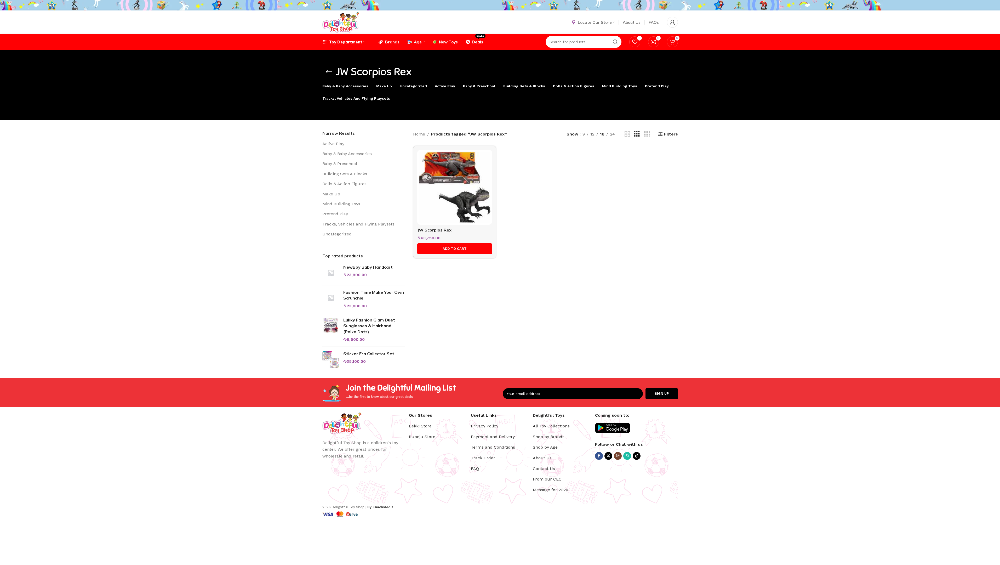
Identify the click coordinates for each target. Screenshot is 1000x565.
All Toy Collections (551, 425)
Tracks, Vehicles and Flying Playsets (358, 224)
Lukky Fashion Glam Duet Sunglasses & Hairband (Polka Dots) (369, 325)
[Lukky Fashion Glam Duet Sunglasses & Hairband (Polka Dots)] (330, 330)
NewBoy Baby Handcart (368, 267)
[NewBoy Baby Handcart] (330, 272)
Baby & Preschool (339, 163)
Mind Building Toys (341, 203)
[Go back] (328, 72)
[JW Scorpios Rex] (454, 187)
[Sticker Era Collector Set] (330, 359)
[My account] (672, 22)
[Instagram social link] (618, 456)
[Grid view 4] (647, 134)
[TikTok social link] (637, 456)
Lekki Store (420, 425)
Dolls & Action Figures (344, 183)
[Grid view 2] (627, 134)
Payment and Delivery (493, 436)
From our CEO (547, 479)
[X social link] (608, 456)
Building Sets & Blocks (344, 173)
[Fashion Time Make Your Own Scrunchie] (330, 299)
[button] (454, 248)
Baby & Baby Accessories (347, 153)
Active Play (333, 143)
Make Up (331, 193)
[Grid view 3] (637, 134)
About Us (542, 457)
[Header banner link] (500, 5)
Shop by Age (545, 447)
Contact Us (544, 468)
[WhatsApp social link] (627, 456)
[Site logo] (340, 21)
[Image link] (342, 422)
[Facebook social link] (599, 456)
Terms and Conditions (493, 447)
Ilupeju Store (422, 436)
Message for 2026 (550, 489)
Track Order (483, 457)
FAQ (475, 468)
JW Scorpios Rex (434, 230)
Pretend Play (335, 213)
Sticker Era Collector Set (368, 353)
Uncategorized (337, 233)
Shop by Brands (548, 436)
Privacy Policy (484, 425)
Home (419, 134)
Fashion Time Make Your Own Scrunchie (373, 295)
